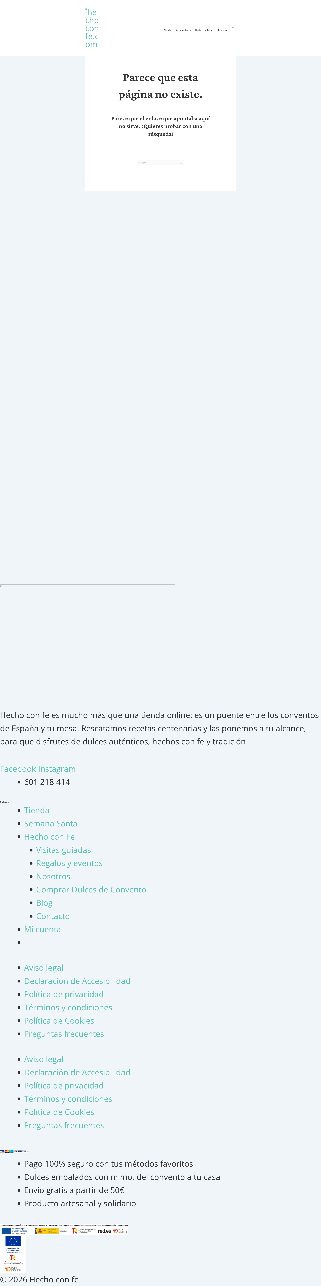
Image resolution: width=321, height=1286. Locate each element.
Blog (44, 902)
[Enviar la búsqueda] (181, 163)
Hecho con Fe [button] (202, 30)
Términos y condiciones (68, 1007)
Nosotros (53, 876)
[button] (211, 30)
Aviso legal (43, 967)
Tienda (167, 30)
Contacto (53, 915)
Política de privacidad (64, 994)
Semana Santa (183, 30)
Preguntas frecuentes (64, 1033)
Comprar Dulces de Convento (91, 889)
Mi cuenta (222, 30)
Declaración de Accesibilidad (77, 980)
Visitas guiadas (63, 849)
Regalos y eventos (69, 863)
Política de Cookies (59, 1020)
